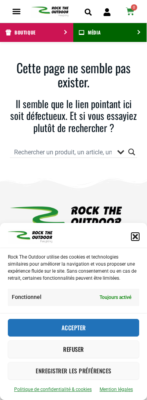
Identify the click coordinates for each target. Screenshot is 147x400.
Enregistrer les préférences (73, 370)
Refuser (73, 349)
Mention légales (116, 389)
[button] (135, 237)
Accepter (74, 327)
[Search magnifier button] (131, 152)
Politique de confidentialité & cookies (53, 389)
